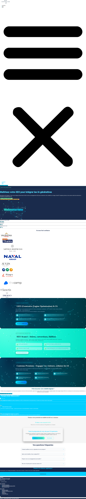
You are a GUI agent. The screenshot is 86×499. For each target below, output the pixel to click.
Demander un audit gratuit (22, 352)
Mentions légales (5, 490)
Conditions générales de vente (7, 491)
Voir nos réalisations (21, 382)
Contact (3, 492)
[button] (43, 94)
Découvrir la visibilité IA (21, 323)
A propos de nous (5, 493)
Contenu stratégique (5, 485)
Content (4, 5)
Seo (2, 7)
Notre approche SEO (5, 486)
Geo (2, 6)
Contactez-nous (43, 473)
